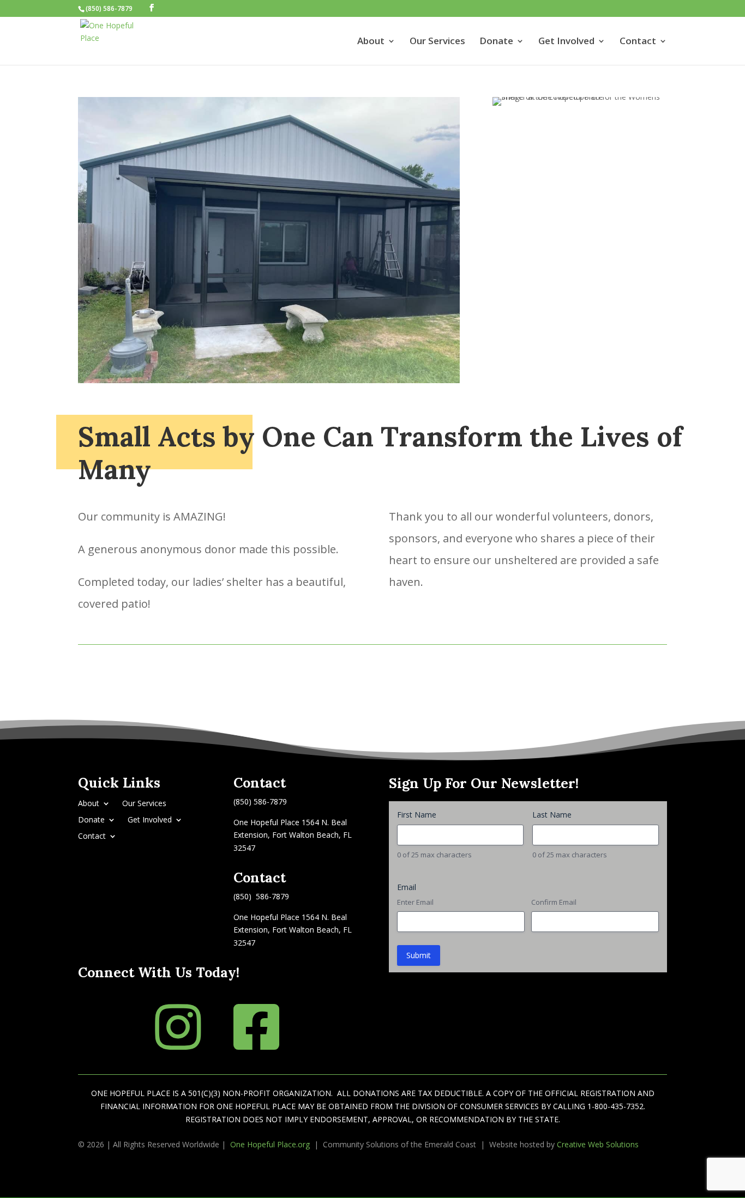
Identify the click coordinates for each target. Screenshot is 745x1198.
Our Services (437, 42)
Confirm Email (553, 902)
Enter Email (415, 902)
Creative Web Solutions (598, 1144)
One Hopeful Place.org (270, 1144)
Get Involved (566, 42)
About (370, 42)
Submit (418, 955)
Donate (496, 42)
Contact (638, 42)
